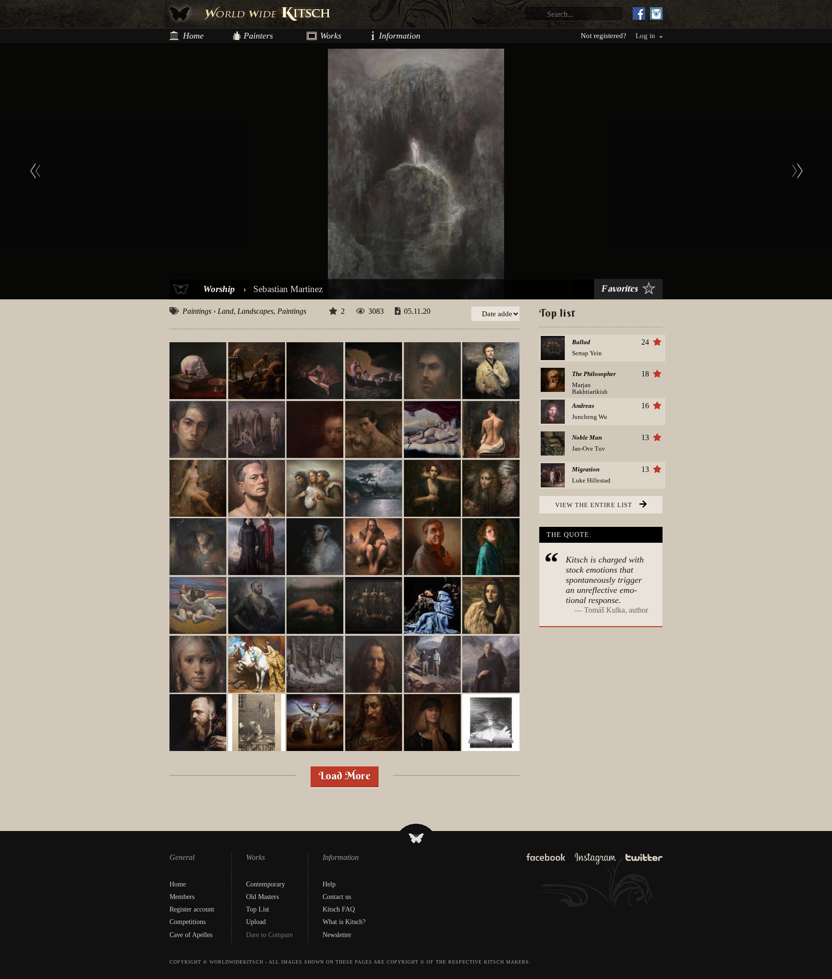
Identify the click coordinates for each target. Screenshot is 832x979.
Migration (585, 469)
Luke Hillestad (591, 480)
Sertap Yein (587, 353)
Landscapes (255, 311)
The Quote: (569, 534)
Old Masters (262, 896)
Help (329, 884)
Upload (256, 921)
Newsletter (337, 935)
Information (383, 35)
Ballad (581, 342)
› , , (244, 311)
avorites (619, 289)
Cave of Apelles (190, 935)
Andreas (583, 405)
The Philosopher (594, 374)
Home (193, 35)
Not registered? (603, 36)
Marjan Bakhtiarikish (590, 388)
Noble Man (587, 437)
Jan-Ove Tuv (588, 448)
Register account (191, 909)
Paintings (196, 311)
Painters (258, 35)
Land (226, 311)
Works (327, 35)
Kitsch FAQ (339, 909)
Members (182, 896)
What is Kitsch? (344, 921)
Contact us (337, 896)
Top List (257, 909)
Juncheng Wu (589, 416)
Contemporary (265, 884)
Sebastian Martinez (288, 289)
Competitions (187, 921)
